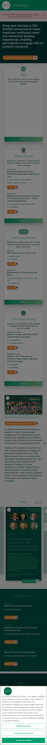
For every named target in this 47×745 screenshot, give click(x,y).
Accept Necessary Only (23, 733)
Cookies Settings (23, 726)
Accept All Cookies (23, 740)
